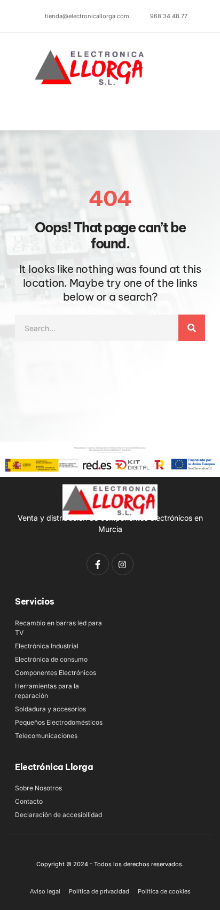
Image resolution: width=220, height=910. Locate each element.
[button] (30, 110)
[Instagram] (123, 564)
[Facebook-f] (98, 564)
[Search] (191, 328)
